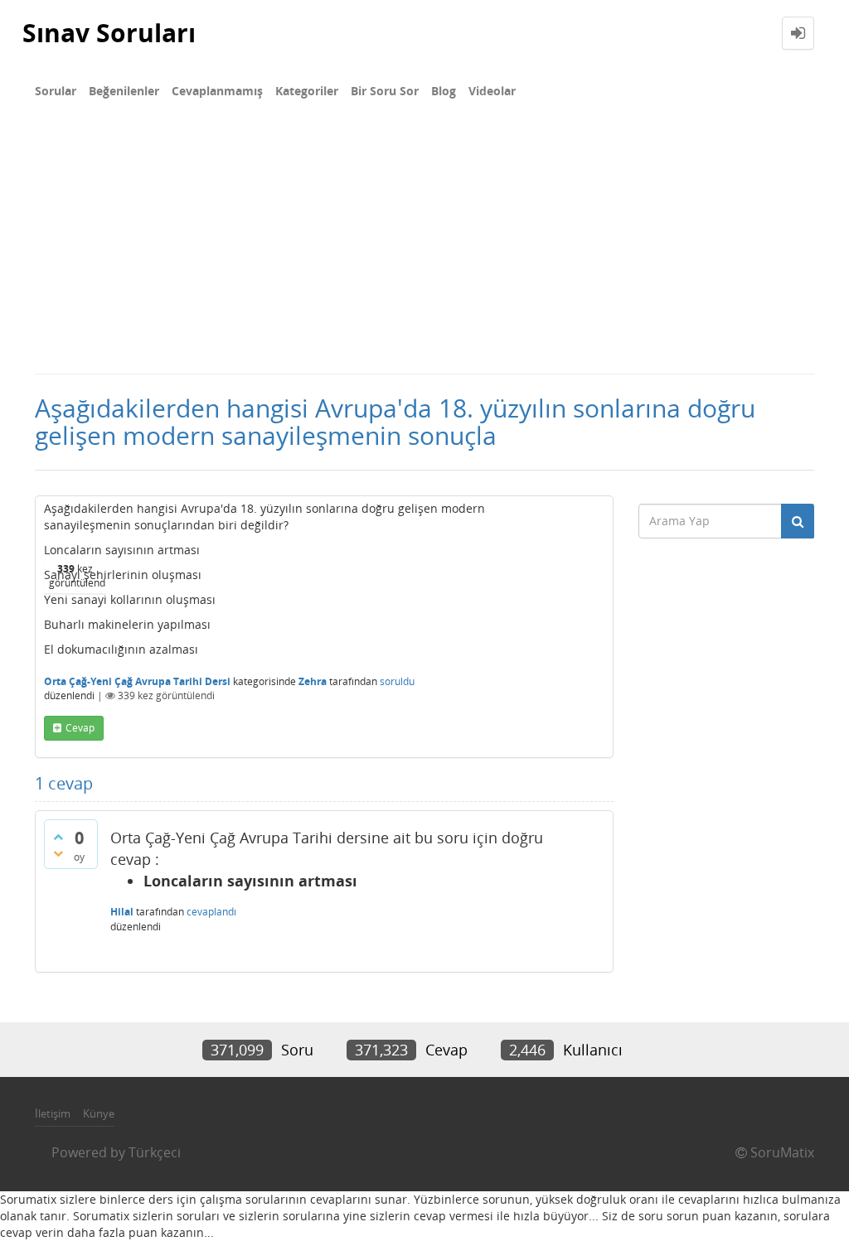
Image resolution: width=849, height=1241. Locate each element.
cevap (80, 728)
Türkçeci (155, 1152)
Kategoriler (306, 91)
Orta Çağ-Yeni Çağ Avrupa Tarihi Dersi (137, 681)
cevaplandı (211, 912)
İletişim (52, 1113)
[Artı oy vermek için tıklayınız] (58, 836)
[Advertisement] (424, 249)
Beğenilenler (124, 91)
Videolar (492, 91)
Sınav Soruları (109, 33)
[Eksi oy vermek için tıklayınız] (58, 853)
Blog (443, 91)
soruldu (397, 681)
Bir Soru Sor (385, 91)
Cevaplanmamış (217, 91)
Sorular (55, 91)
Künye (98, 1113)
